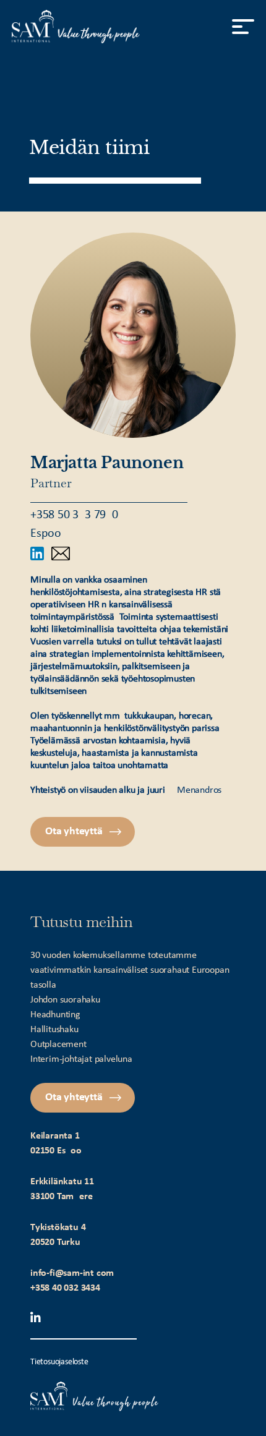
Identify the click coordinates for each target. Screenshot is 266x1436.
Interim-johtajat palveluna (81, 1059)
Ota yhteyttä (74, 831)
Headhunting (55, 1015)
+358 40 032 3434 (65, 1288)
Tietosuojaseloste (59, 1362)
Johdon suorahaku (65, 1000)
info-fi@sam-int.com (72, 1273)
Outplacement (58, 1044)
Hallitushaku (54, 1030)
